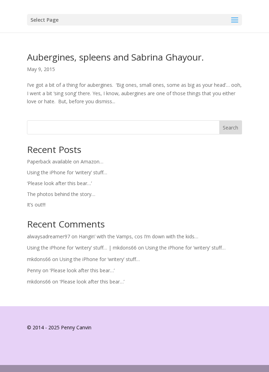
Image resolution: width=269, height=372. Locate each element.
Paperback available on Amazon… (65, 161)
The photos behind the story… (61, 194)
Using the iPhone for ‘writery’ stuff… (67, 172)
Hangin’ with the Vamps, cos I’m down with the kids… (138, 236)
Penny (34, 270)
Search (230, 127)
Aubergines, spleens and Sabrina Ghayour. (115, 57)
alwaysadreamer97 (48, 236)
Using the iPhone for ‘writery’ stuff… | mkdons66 (82, 247)
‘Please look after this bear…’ (59, 183)
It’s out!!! (36, 204)
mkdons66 (39, 259)
